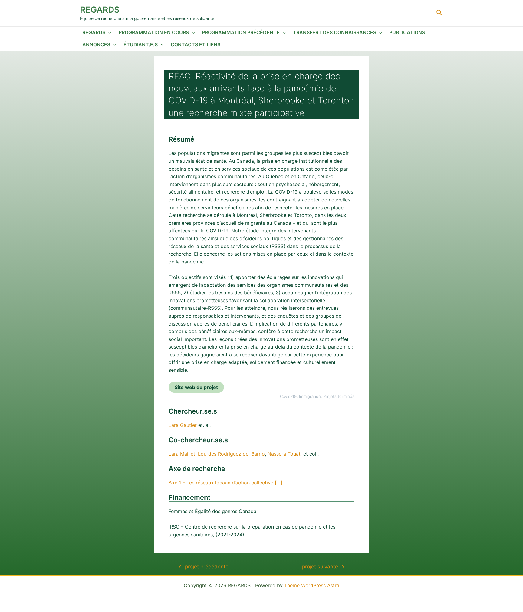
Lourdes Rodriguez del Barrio (231, 454)
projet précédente (204, 566)
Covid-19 (288, 396)
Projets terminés (338, 396)
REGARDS (100, 10)
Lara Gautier (183, 425)
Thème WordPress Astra (311, 585)
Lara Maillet (182, 454)
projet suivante (323, 566)
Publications (407, 32)
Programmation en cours (154, 32)
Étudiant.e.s (140, 44)
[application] (108, 32)
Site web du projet (196, 387)
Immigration (310, 396)
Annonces (96, 44)
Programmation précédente (241, 32)
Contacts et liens (195, 44)
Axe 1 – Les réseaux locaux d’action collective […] (225, 482)
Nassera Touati (285, 454)
